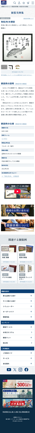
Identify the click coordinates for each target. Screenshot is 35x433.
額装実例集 (15, 6)
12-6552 (4, 138)
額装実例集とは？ (29, 18)
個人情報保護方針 (24, 412)
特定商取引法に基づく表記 (10, 412)
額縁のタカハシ (6, 6)
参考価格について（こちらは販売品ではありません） (16, 75)
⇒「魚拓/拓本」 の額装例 (10, 176)
